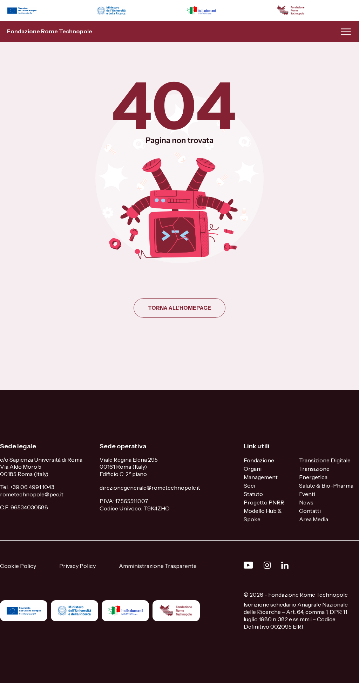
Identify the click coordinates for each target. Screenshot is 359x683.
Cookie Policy (18, 565)
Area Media (313, 519)
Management (261, 477)
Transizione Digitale (325, 460)
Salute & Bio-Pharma (326, 485)
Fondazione (259, 460)
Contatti (310, 510)
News (306, 502)
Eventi (307, 493)
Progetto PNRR (264, 502)
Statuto (253, 493)
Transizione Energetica (314, 473)
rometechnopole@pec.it (31, 494)
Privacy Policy (77, 565)
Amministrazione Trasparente (158, 565)
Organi (253, 468)
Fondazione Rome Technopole (49, 31)
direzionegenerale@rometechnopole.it (150, 487)
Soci (249, 485)
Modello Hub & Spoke (263, 515)
